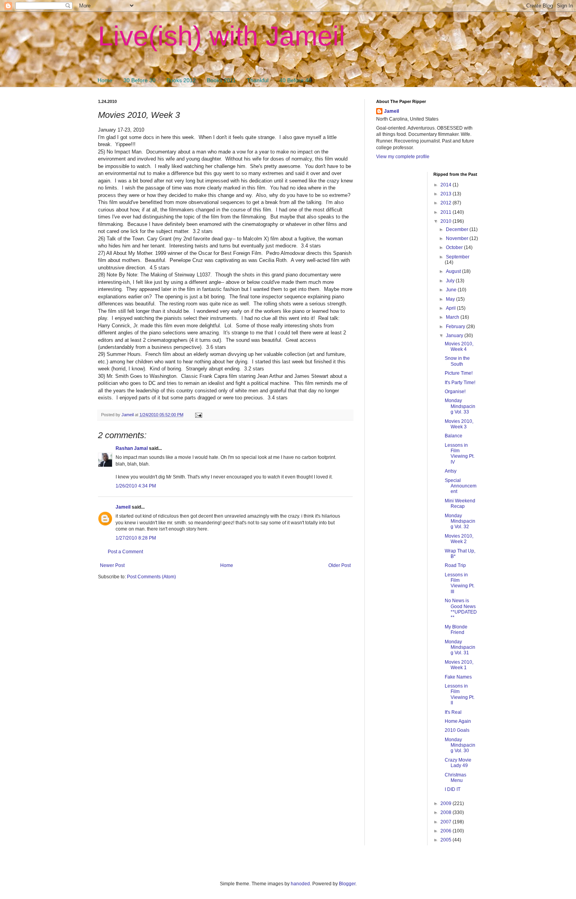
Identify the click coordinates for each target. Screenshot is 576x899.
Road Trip (455, 565)
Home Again (458, 721)
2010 (446, 221)
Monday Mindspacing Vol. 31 (460, 647)
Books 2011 (221, 80)
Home (105, 80)
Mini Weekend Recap (460, 503)
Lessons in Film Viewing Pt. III (460, 583)
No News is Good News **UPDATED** (461, 609)
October (455, 247)
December (457, 229)
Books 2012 (181, 80)
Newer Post (112, 565)
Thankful (257, 80)
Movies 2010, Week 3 (459, 424)
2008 (446, 812)
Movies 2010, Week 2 (459, 538)
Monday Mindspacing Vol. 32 (460, 521)
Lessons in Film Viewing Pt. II (460, 694)
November (457, 238)
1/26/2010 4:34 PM (136, 486)
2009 (446, 803)
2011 (446, 212)
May (451, 299)
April (451, 308)
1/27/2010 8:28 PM (136, 538)
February (456, 326)
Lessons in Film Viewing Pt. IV (460, 453)
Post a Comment (125, 551)
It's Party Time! (460, 382)
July (451, 280)
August (454, 271)
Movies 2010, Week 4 (459, 346)
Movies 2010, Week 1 (459, 664)
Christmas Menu (455, 777)
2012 (446, 203)
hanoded (300, 883)
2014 (446, 185)
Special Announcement (460, 486)
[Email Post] (198, 414)
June (452, 289)
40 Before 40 (295, 80)
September (457, 257)
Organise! (455, 391)
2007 (446, 822)
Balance (453, 436)
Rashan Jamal (132, 448)
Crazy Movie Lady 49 (458, 762)
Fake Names (458, 677)
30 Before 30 (139, 80)
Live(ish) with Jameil (221, 36)
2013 (446, 194)
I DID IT (452, 789)
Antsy (450, 471)
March (453, 317)
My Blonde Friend (456, 629)
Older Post (339, 565)
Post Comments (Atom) (151, 576)
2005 (446, 840)
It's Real (453, 712)
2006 (446, 831)
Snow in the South (457, 361)
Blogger (347, 883)
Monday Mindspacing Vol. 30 (460, 745)
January (455, 335)
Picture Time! (459, 373)
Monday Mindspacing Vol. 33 (460, 406)
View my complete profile (402, 156)
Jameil (123, 507)
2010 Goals (457, 730)
